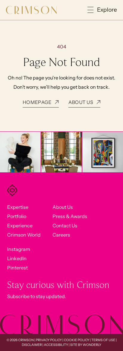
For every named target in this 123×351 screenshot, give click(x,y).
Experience (20, 226)
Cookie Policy (76, 340)
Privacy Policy (49, 340)
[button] (102, 10)
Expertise (17, 207)
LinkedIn (17, 258)
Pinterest (17, 268)
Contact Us (65, 226)
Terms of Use (103, 340)
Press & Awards (70, 216)
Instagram (18, 249)
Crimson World (24, 235)
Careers (61, 235)
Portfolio (16, 216)
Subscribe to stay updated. (36, 296)
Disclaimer (32, 345)
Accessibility (56, 345)
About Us (63, 207)
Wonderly (92, 345)
